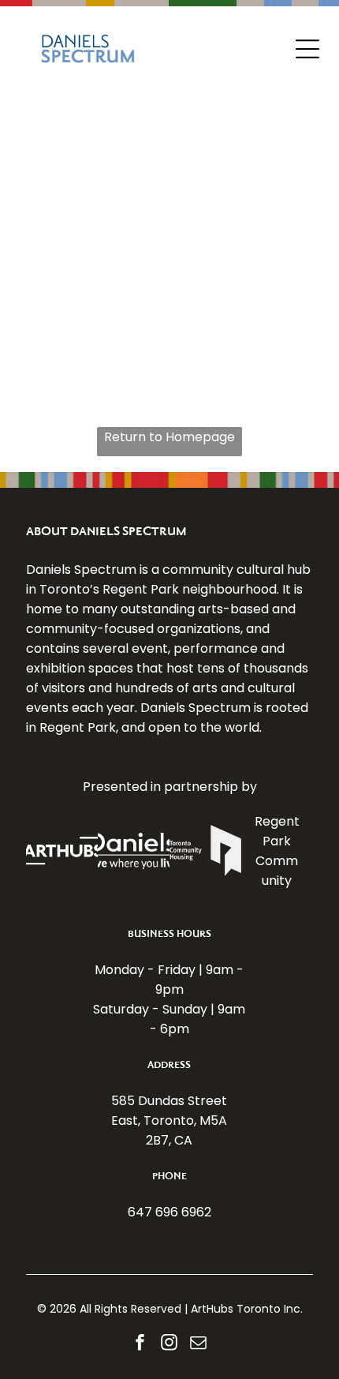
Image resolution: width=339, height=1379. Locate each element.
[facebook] (140, 1344)
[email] (198, 1344)
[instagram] (169, 1344)
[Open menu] (307, 49)
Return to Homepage (169, 437)
